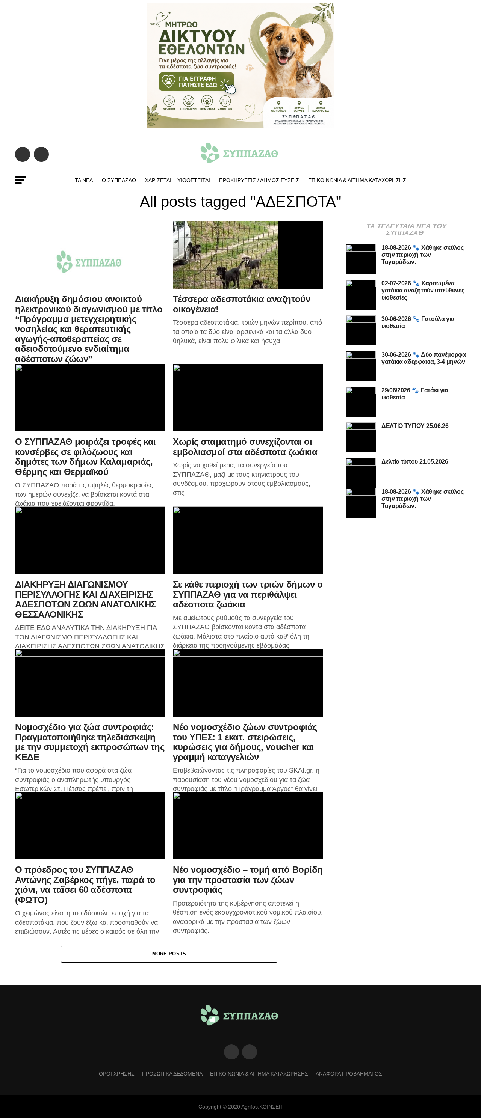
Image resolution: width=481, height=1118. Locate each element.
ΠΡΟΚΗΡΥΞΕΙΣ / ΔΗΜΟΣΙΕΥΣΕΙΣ (259, 180)
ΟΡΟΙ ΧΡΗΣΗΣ (117, 1074)
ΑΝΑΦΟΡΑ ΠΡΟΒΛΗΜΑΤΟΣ (349, 1074)
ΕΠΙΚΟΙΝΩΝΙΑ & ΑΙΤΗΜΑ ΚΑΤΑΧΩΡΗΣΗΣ (357, 180)
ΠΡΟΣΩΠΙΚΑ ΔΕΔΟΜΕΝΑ (172, 1074)
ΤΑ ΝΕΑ (84, 180)
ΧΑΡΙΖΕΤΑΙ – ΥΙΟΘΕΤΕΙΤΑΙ (177, 180)
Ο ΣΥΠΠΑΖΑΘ (119, 180)
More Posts (169, 954)
